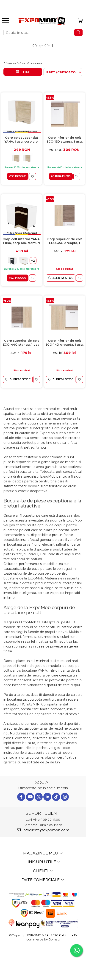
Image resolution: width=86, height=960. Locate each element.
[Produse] (6, 21)
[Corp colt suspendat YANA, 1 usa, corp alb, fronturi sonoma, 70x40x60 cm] (21, 114)
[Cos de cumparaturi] (80, 20)
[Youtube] (30, 797)
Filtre (24, 72)
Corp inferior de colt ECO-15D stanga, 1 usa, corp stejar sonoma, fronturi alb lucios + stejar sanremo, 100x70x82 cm (65, 140)
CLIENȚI (41, 870)
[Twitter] (39, 797)
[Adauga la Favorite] (32, 176)
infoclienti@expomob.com (45, 830)
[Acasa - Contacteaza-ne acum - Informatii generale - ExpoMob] (41, 21)
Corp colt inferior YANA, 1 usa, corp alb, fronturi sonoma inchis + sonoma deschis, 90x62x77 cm (21, 241)
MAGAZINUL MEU (41, 853)
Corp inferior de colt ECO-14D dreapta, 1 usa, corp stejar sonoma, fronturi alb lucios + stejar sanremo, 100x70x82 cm (64, 343)
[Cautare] (78, 32)
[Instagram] (65, 797)
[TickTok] (56, 797)
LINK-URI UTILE (41, 862)
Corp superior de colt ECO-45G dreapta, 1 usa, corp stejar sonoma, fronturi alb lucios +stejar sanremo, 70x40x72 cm (64, 241)
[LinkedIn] (47, 797)
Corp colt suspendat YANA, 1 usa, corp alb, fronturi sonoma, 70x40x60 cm (21, 140)
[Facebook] (21, 797)
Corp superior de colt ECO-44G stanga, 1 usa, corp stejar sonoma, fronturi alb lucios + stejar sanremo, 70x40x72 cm (21, 343)
